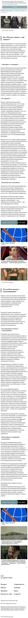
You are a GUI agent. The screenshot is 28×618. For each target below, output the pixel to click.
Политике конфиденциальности (10, 4)
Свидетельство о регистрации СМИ (9, 600)
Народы (3, 587)
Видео (16, 591)
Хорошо (14, 7)
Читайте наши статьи (13, 222)
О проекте (17, 594)
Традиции (4, 591)
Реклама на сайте (6, 594)
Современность (19, 584)
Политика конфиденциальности (8, 603)
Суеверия (17, 587)
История (3, 584)
